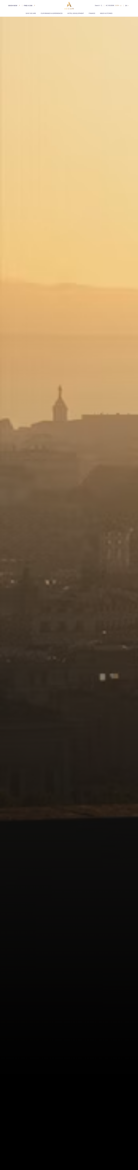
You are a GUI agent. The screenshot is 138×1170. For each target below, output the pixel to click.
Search (97, 5)
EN (126, 5)
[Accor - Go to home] (69, 5)
